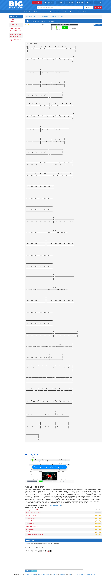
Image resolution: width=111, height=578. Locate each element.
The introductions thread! (14, 25)
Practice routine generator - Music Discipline (84, 574)
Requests (49, 3)
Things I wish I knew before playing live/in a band (16, 30)
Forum (80, 3)
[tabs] (46, 551)
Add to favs (98, 25)
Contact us (54, 574)
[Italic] (29, 551)
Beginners (38, 3)
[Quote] (43, 551)
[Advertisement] (15, 67)
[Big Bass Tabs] (16, 4)
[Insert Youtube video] (48, 551)
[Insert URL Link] (33, 551)
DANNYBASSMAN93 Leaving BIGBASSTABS (16, 35)
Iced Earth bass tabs (45, 16)
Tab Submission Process (14, 20)
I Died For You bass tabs (32, 526)
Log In (99, 3)
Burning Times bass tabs (32, 510)
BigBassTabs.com (31, 574)
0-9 (24, 12)
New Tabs (70, 3)
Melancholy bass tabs (31, 532)
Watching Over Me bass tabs (33, 512)
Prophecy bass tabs (57, 16)
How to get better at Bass (15, 39)
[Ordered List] (38, 551)
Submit (60, 3)
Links (69, 574)
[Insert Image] (36, 551)
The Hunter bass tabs (31, 515)
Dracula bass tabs (30, 518)
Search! (98, 7)
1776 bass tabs (30, 529)
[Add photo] (50, 551)
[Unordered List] (41, 551)
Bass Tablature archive (44, 574)
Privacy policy (62, 574)
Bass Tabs (29, 16)
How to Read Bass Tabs (55, 505)
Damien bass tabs (30, 523)
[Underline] (31, 551)
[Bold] (26, 551)
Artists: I (36, 16)
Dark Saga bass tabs (31, 521)
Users (89, 3)
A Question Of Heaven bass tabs (34, 534)
